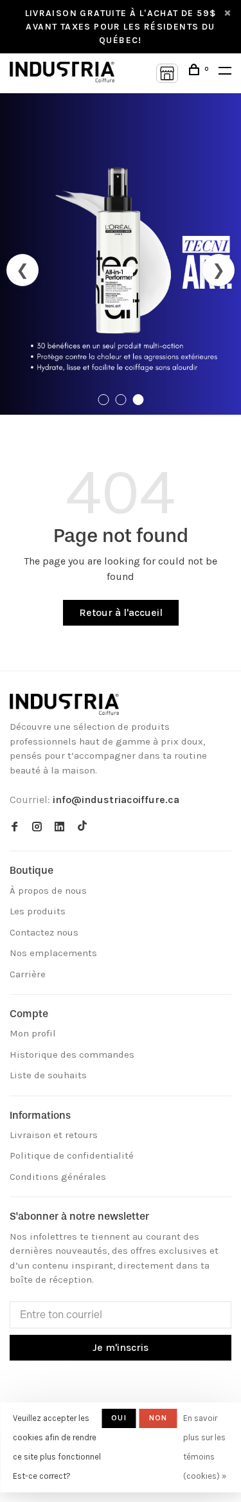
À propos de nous (48, 890)
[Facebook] (14, 827)
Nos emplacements (53, 953)
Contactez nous (44, 932)
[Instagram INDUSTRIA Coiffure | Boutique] (37, 827)
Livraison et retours (54, 1135)
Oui (119, 1417)
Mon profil (33, 1033)
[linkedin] (59, 827)
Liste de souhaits (48, 1075)
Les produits (38, 911)
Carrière (28, 974)
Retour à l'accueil (121, 612)
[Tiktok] (82, 827)
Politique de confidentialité (72, 1155)
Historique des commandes (72, 1054)
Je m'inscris (120, 1347)
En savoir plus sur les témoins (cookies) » (204, 1447)
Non (158, 1417)
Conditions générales (58, 1176)
